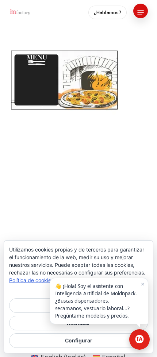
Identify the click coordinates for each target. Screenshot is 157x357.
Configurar (78, 340)
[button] (140, 12)
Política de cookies (31, 280)
